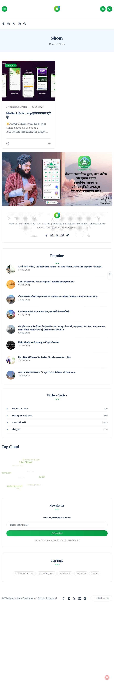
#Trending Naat (46, 573)
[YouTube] (19, 23)
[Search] (109, 9)
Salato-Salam (20, 408)
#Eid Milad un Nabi (24, 573)
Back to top (103, 598)
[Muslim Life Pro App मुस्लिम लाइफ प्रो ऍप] (28, 81)
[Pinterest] (24, 23)
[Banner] (57, 179)
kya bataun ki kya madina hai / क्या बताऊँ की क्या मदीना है (43, 311)
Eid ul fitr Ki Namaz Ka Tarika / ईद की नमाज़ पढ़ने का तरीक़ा (44, 357)
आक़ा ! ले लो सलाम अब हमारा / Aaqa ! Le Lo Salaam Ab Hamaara (46, 372)
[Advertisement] (57, 649)
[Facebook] (3, 23)
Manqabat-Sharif (22, 415)
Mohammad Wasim (16, 107)
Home (52, 44)
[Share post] (7, 143)
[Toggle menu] (4, 9)
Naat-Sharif (19, 422)
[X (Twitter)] (13, 23)
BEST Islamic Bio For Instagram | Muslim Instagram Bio (46, 281)
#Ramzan (81, 573)
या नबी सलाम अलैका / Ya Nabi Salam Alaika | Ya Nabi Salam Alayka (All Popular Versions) (60, 266)
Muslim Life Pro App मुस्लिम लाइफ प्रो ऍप (28, 115)
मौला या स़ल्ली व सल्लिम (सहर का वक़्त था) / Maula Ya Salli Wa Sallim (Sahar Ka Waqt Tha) (58, 296)
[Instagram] (8, 23)
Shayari (16, 429)
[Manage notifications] (107, 677)
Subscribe (57, 533)
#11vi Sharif (65, 573)
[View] (49, 143)
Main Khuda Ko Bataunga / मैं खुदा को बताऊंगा (38, 342)
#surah (94, 573)
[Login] (102, 9)
